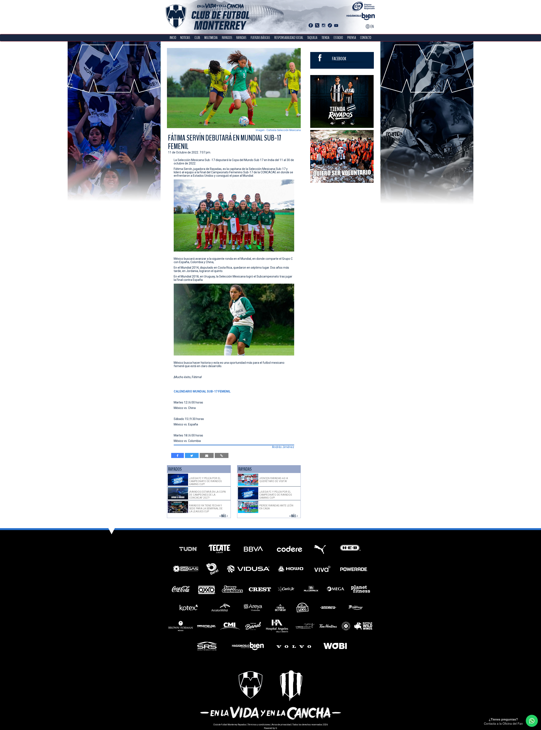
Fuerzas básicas (260, 37)
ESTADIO (338, 37)
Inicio (173, 37)
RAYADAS (241, 37)
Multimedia (211, 37)
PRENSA (351, 37)
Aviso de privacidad (281, 724)
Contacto (365, 37)
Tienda (325, 37)
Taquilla (312, 37)
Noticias (185, 37)
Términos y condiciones (259, 724)
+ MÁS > (223, 516)
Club (197, 37)
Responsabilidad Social (288, 37)
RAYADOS (227, 37)
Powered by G (270, 728)
